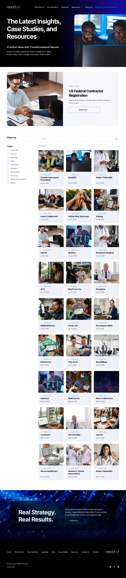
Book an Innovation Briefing (106, 7)
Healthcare (14, 165)
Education (14, 168)
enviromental (15, 172)
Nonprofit (14, 150)
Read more (83, 110)
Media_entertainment (18, 179)
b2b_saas (13, 157)
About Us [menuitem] (88, 7)
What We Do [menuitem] (39, 7)
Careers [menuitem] (96, 552)
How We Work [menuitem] (52, 7)
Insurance (14, 176)
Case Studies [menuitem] (63, 552)
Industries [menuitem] (65, 7)
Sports (12, 183)
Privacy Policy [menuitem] (11, 567)
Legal (12, 161)
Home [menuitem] (9, 552)
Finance (13, 154)
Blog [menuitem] (53, 552)
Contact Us (74, 521)
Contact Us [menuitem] (85, 552)
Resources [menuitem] (76, 7)
